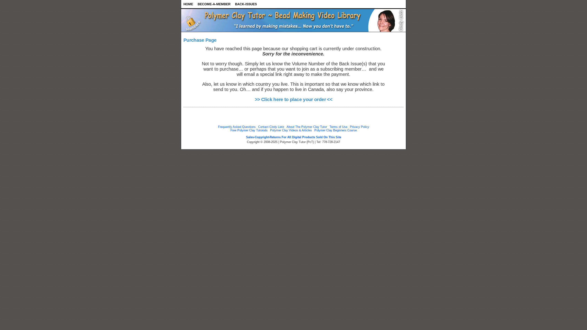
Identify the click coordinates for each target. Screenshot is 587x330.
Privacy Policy (359, 127)
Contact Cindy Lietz (271, 127)
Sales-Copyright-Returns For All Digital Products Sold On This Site (293, 137)
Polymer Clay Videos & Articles (291, 130)
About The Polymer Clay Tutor (307, 127)
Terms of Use (338, 127)
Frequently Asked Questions (237, 127)
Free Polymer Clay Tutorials (249, 130)
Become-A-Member (214, 4)
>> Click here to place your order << (293, 99)
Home (188, 4)
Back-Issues (246, 4)
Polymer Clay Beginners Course (335, 130)
